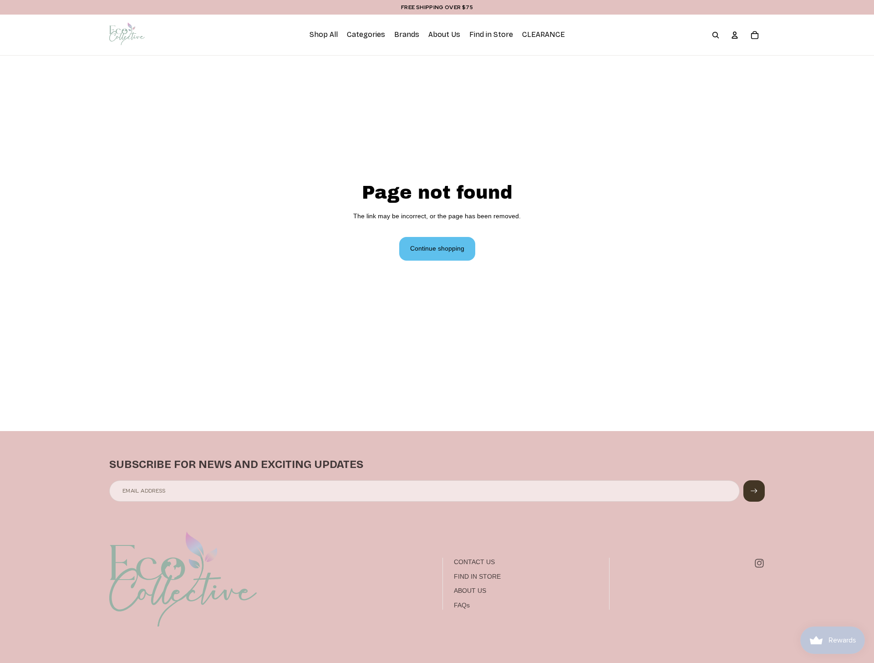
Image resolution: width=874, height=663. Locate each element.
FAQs (462, 605)
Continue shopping (437, 248)
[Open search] (716, 35)
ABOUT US (470, 590)
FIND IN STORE (477, 576)
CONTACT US (474, 561)
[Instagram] (759, 563)
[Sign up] (754, 491)
